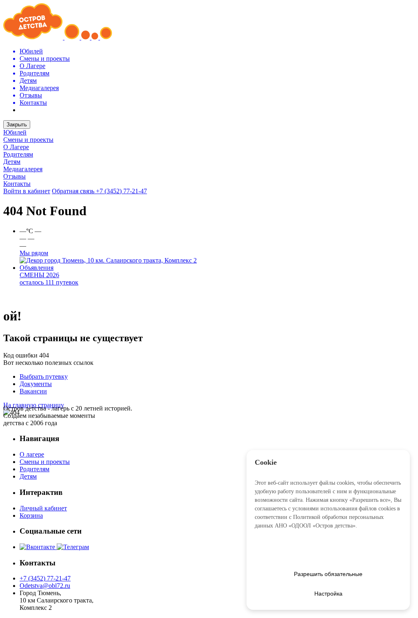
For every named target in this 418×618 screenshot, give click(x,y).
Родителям (18, 154)
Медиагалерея (22, 169)
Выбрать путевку (44, 376)
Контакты (17, 183)
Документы (36, 383)
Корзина (31, 515)
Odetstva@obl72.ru (45, 585)
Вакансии (33, 391)
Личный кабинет (43, 508)
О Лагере (16, 146)
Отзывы (14, 176)
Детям (11, 161)
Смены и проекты (28, 139)
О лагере (32, 454)
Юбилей (15, 132)
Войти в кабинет (26, 191)
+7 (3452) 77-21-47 (121, 191)
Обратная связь (74, 191)
